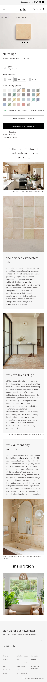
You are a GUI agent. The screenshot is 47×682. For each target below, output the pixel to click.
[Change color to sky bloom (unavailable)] (28, 100)
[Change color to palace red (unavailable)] (23, 104)
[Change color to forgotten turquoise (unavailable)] (33, 100)
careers (5, 663)
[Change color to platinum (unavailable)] (28, 104)
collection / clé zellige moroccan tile (13, 17)
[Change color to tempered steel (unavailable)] (33, 90)
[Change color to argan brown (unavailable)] (4, 100)
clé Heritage (12, 132)
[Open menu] (3, 9)
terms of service (17, 634)
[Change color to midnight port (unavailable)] (28, 95)
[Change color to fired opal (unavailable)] (33, 95)
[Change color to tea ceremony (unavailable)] (14, 90)
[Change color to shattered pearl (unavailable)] (4, 95)
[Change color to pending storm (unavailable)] (23, 100)
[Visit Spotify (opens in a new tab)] (14, 646)
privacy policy (7, 634)
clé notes (5, 656)
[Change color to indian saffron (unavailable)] (14, 100)
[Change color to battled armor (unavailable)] (28, 90)
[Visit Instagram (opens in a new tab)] (4, 646)
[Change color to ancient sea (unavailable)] (38, 100)
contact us (6, 673)
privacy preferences (29, 634)
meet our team (21, 666)
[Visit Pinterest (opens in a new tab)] (7, 646)
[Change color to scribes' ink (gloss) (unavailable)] (23, 95)
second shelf (35, 663)
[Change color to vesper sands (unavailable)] (14, 104)
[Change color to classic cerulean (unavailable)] (4, 104)
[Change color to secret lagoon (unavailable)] (14, 95)
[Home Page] (23, 9)
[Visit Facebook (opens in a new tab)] (11, 646)
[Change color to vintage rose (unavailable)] (19, 95)
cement (33, 659)
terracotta (34, 656)
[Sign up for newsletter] (23, 641)
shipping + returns (22, 656)
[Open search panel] (37, 9)
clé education (7, 670)
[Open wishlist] (33, 9)
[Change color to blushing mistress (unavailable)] (19, 104)
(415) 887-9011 (22, 673)
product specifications (10, 134)
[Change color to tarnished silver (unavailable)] (9, 100)
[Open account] (40, 9)
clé (31, 678)
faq (18, 659)
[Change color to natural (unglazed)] (23, 90)
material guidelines (9, 137)
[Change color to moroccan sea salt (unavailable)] (9, 90)
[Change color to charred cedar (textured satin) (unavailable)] (9, 95)
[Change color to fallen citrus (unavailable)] (9, 104)
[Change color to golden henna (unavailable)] (38, 95)
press (4, 666)
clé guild (5, 659)
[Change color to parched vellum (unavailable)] (19, 90)
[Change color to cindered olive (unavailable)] (38, 90)
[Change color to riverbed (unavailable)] (19, 100)
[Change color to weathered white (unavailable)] (4, 90)
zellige (19, 670)
